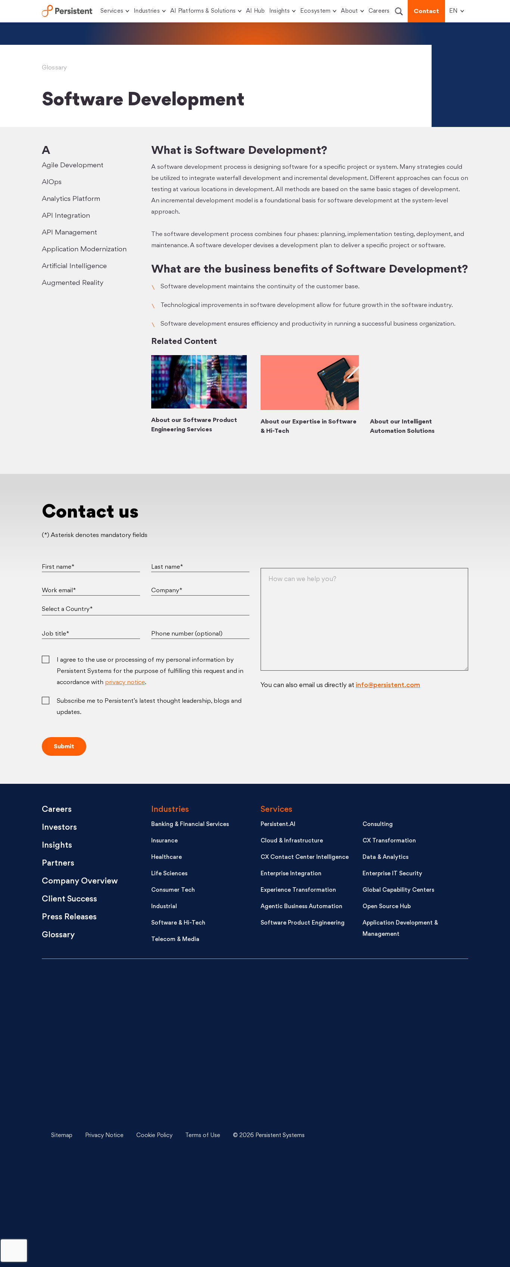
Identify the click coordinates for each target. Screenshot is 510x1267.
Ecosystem (315, 11)
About (349, 11)
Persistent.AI (278, 824)
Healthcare (166, 857)
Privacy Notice (104, 1136)
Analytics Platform (71, 199)
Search (398, 11)
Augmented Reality (72, 283)
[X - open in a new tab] (410, 1050)
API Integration (66, 215)
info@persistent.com (388, 685)
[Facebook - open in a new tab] (410, 1162)
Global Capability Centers (398, 890)
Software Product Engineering (303, 923)
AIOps (52, 182)
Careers (379, 11)
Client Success (69, 899)
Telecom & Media (175, 940)
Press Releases (69, 917)
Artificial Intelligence (74, 266)
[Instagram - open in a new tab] (410, 1218)
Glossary (54, 68)
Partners (58, 863)
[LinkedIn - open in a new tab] (410, 994)
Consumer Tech (173, 890)
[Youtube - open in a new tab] (410, 1106)
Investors (59, 828)
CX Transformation (389, 841)
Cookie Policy (154, 1136)
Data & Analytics (385, 857)
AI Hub (255, 11)
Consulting (378, 824)
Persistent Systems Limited (67, 11)
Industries (147, 11)
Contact (426, 12)
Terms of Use (202, 1136)
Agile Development (72, 165)
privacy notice (125, 683)
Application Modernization (84, 249)
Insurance (164, 841)
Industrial (164, 907)
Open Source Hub (387, 907)
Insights (279, 11)
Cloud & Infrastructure (292, 841)
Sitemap (61, 1136)
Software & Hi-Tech (178, 923)
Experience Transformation (298, 890)
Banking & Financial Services (190, 824)
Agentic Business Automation (301, 907)
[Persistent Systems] (67, 1101)
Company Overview (80, 881)
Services (111, 11)
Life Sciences (169, 874)
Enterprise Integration (291, 874)
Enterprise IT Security (392, 874)
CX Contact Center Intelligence (305, 857)
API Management (69, 232)
